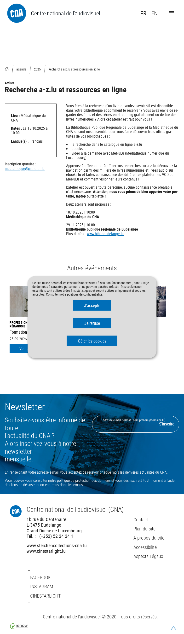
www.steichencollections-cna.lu (57, 545)
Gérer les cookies (92, 341)
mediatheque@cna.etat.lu (25, 168)
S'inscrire (166, 424)
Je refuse (92, 323)
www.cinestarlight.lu (46, 551)
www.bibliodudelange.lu (105, 233)
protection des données (92, 480)
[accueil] (7, 69)
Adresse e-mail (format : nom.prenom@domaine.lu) (134, 420)
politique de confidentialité (84, 294)
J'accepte (92, 305)
